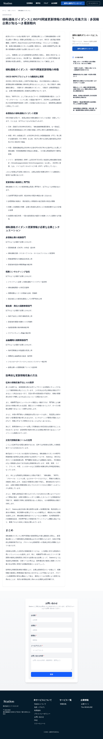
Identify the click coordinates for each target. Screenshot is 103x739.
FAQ (35, 720)
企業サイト (85, 704)
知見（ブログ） (12, 10)
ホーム (4, 10)
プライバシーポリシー (42, 714)
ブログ (46, 3)
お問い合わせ (39, 717)
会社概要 (54, 3)
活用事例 (30, 3)
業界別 (38, 3)
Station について (40, 704)
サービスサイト (93, 3)
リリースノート (39, 723)
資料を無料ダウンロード (73, 3)
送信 (51, 674)
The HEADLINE (87, 707)
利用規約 (37, 710)
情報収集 (63, 704)
